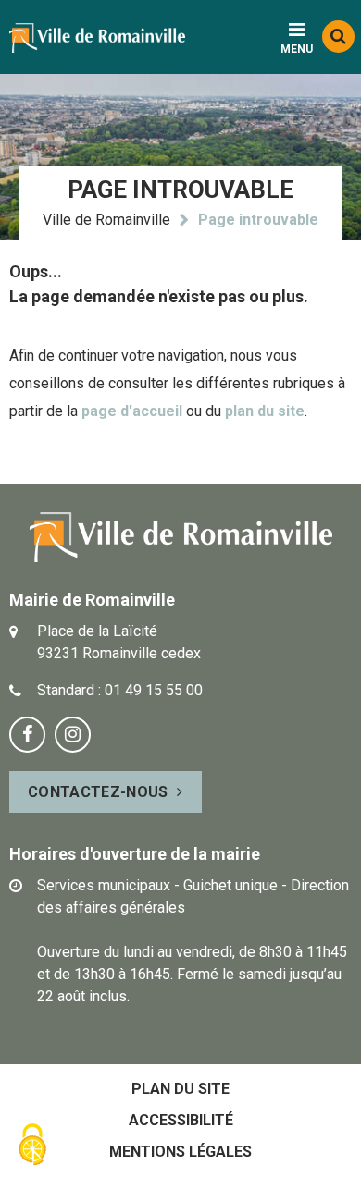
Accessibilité (181, 1120)
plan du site (265, 411)
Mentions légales (180, 1151)
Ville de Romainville (106, 219)
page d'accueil (131, 411)
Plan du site (180, 1088)
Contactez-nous (98, 792)
